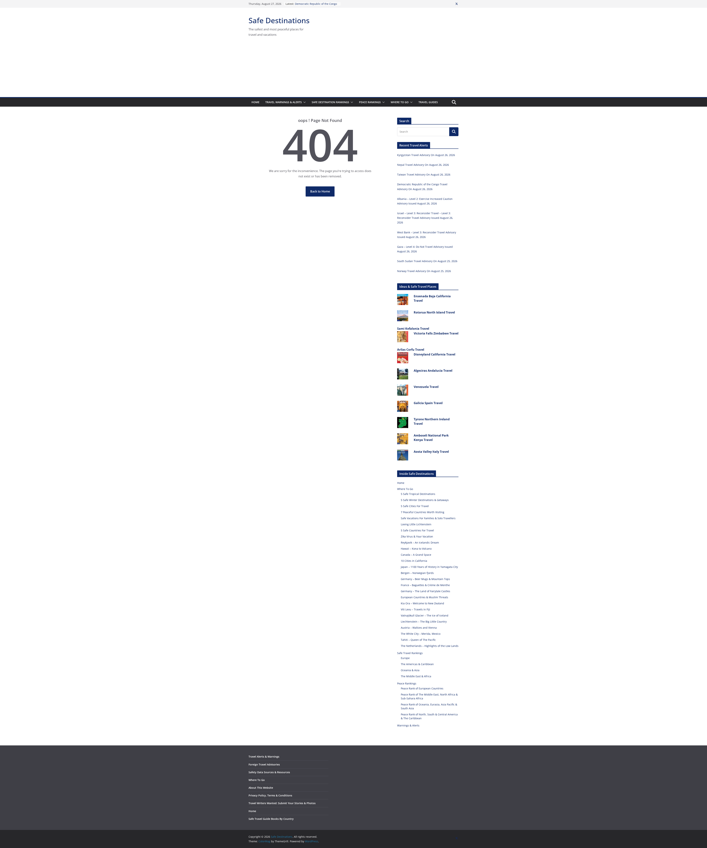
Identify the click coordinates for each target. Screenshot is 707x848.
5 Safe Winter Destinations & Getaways (425, 500)
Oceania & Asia (410, 670)
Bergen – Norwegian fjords (417, 573)
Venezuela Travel (426, 387)
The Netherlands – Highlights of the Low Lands (429, 646)
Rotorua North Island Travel (434, 312)
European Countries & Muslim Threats (424, 597)
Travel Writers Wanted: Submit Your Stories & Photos (282, 803)
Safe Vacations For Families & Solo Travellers (428, 518)
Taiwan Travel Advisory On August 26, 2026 (423, 174)
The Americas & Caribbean (417, 664)
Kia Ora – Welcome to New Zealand (422, 603)
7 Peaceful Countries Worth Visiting (422, 512)
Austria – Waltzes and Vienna (419, 627)
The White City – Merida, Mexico (420, 633)
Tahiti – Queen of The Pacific (418, 640)
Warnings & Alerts (408, 725)
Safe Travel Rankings (410, 653)
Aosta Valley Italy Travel (431, 452)
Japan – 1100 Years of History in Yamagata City (429, 567)
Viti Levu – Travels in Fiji (415, 609)
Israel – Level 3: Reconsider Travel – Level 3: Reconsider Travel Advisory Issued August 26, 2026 (425, 217)
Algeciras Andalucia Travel (433, 371)
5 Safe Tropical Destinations (418, 494)
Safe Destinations (279, 20)
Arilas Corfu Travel (410, 350)
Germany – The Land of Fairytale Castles (425, 591)
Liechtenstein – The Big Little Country (424, 621)
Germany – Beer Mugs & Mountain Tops (425, 579)
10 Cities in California (414, 561)
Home (255, 102)
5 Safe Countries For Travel (417, 530)
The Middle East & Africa (416, 676)
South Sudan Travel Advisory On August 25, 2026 (427, 261)
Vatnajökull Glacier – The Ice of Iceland (424, 615)
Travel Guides (428, 102)
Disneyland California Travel (434, 354)
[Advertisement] (353, 69)
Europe (405, 658)
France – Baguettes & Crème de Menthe (425, 585)
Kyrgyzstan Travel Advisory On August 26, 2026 (426, 155)
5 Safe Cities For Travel (415, 506)
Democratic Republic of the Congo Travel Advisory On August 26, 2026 (317, 5)
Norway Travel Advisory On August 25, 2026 (424, 271)
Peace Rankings (370, 102)
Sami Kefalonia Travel (413, 329)
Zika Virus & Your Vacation (417, 536)
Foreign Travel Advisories (264, 764)
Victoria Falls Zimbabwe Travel (436, 333)
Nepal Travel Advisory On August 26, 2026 (423, 165)
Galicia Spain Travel (428, 403)
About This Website (261, 787)
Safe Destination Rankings (330, 102)
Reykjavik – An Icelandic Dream (420, 542)
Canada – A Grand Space (416, 554)
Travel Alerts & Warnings (264, 756)
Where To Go (400, 102)
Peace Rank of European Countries (422, 688)
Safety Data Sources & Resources (269, 772)
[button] (304, 102)
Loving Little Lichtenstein (416, 524)
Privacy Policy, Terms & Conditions (270, 795)
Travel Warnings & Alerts (283, 102)
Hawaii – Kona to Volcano (416, 548)
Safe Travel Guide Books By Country (271, 819)
